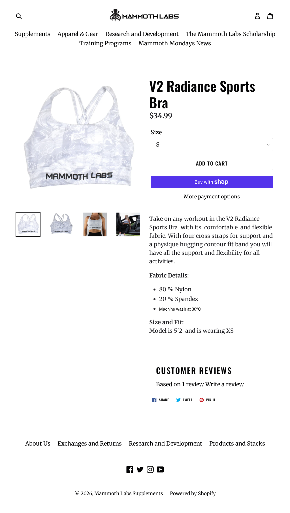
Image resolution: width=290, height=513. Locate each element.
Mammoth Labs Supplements (128, 493)
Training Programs (105, 43)
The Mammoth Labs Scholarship (230, 33)
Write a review (224, 384)
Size (156, 132)
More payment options (212, 196)
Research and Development (142, 33)
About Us (37, 443)
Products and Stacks (237, 443)
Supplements (32, 33)
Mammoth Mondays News (174, 43)
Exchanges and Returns (89, 443)
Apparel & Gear (77, 33)
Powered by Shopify (193, 493)
